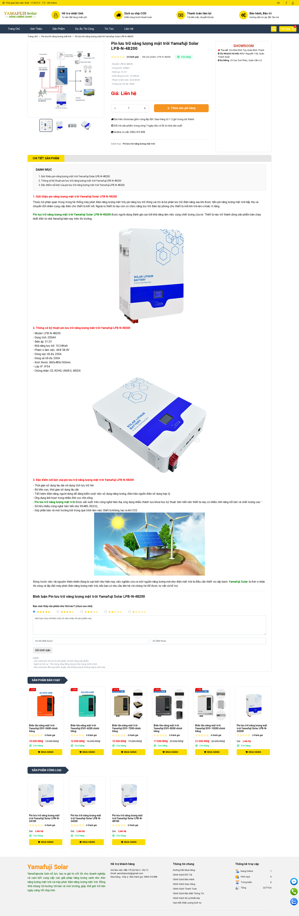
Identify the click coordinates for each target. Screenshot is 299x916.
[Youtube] (292, 3)
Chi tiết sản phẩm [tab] (46, 158)
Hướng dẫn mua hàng (184, 870)
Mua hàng (47, 752)
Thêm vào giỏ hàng (183, 108)
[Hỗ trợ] (294, 891)
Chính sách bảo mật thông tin (188, 893)
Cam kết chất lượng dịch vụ (187, 902)
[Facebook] (286, 3)
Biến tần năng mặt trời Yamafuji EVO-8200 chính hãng (126, 728)
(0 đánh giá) (133, 57)
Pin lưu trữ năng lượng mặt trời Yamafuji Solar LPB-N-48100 (252, 728)
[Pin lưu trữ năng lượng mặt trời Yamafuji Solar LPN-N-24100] (45, 794)
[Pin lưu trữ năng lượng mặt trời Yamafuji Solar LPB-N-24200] (211, 704)
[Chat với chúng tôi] (294, 901)
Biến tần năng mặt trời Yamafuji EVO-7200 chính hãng (85, 728)
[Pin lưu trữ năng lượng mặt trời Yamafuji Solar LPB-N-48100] (253, 704)
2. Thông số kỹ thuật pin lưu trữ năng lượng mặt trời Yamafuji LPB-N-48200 (80, 180)
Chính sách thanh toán (185, 888)
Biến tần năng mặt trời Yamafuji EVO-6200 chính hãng (43, 728)
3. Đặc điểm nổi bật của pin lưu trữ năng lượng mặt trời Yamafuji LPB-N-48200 (82, 185)
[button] (274, 29)
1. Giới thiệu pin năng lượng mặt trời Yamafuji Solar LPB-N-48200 (74, 176)
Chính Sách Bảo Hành (183, 879)
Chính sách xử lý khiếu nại (186, 898)
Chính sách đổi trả (182, 874)
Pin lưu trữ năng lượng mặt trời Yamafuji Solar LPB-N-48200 (104, 36)
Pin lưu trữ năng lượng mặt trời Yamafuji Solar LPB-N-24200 (210, 728)
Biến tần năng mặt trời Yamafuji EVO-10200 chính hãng (169, 728)
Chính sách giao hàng (184, 884)
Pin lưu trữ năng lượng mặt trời (56, 36)
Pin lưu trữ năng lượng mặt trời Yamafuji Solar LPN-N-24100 (44, 818)
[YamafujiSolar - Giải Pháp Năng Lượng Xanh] (20, 15)
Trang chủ (33, 36)
